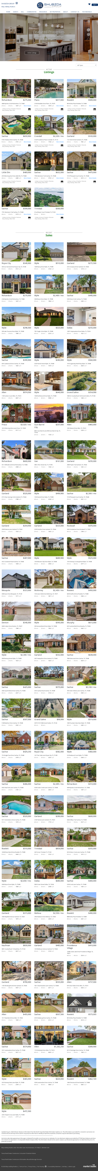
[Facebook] (17, 4)
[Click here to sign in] (89, 5)
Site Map (64, 1166)
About (65, 12)
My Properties (55, 12)
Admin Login (71, 1166)
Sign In (95, 5)
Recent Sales (69, 53)
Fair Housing (40, 1166)
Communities (31, 12)
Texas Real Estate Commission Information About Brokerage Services (21, 1159)
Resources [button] (43, 12)
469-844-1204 (45, 1147)
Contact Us (75, 12)
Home (8, 12)
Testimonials (87, 12)
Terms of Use (23, 1166)
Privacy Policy (32, 1166)
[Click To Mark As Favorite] (27, 81)
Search (15, 12)
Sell (22, 12)
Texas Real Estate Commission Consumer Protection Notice (18, 1153)
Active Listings (32, 53)
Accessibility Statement (54, 1166)
